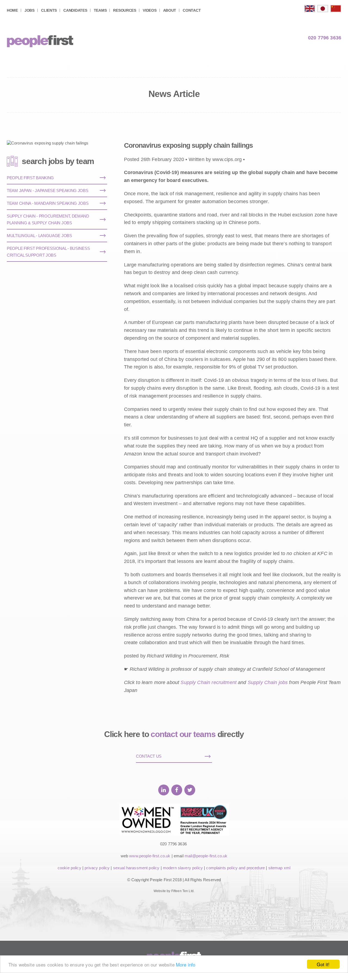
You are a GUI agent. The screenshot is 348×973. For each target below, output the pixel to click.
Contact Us (148, 756)
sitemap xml (279, 867)
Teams (100, 10)
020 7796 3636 (324, 37)
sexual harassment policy (136, 867)
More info (185, 964)
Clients (49, 10)
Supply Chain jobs (268, 682)
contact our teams (183, 734)
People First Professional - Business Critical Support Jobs (48, 251)
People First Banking (30, 177)
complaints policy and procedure (235, 867)
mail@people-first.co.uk (206, 856)
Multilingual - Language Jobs (39, 235)
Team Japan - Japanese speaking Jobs (47, 190)
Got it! (323, 964)
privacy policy (97, 867)
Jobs (29, 10)
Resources (124, 10)
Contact (192, 10)
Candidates (75, 10)
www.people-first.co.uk (149, 856)
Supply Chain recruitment (209, 682)
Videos (149, 10)
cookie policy (69, 867)
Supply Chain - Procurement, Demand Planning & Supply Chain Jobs (48, 219)
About (169, 10)
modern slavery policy (183, 867)
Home (12, 10)
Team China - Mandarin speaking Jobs (48, 203)
